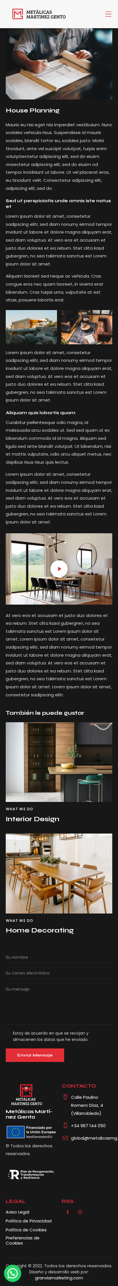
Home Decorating (40, 930)
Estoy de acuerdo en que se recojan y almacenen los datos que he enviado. (50, 1036)
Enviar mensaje (35, 1055)
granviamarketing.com (59, 1278)
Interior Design (32, 819)
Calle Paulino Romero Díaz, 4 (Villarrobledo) (87, 1105)
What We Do (19, 809)
